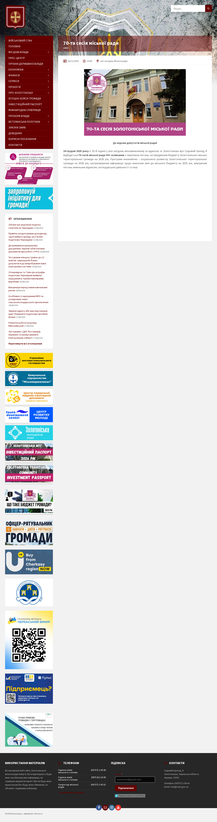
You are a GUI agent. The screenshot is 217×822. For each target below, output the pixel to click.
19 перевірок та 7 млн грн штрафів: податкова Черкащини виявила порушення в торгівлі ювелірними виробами (26, 277)
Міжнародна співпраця (24, 110)
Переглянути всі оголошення (25, 343)
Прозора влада (18, 116)
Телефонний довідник (71, 792)
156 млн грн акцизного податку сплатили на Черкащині (24, 226)
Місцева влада (18, 52)
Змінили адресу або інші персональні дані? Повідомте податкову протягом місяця (27, 313)
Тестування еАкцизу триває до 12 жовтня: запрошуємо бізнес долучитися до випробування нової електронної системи (27, 262)
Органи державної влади (25, 63)
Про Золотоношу (20, 92)
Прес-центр (16, 58)
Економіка (15, 69)
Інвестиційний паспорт (25, 104)
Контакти (15, 145)
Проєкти (14, 87)
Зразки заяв (17, 127)
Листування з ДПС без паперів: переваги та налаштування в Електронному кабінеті (24, 334)
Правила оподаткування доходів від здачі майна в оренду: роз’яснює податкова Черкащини (27, 236)
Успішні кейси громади (24, 98)
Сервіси (13, 81)
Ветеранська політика (24, 121)
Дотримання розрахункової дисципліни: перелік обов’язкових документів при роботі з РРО (26, 248)
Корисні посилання (22, 139)
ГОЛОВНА (14, 46)
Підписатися (126, 788)
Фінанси (14, 75)
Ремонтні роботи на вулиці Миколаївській (22, 324)
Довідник (15, 133)
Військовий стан (20, 40)
